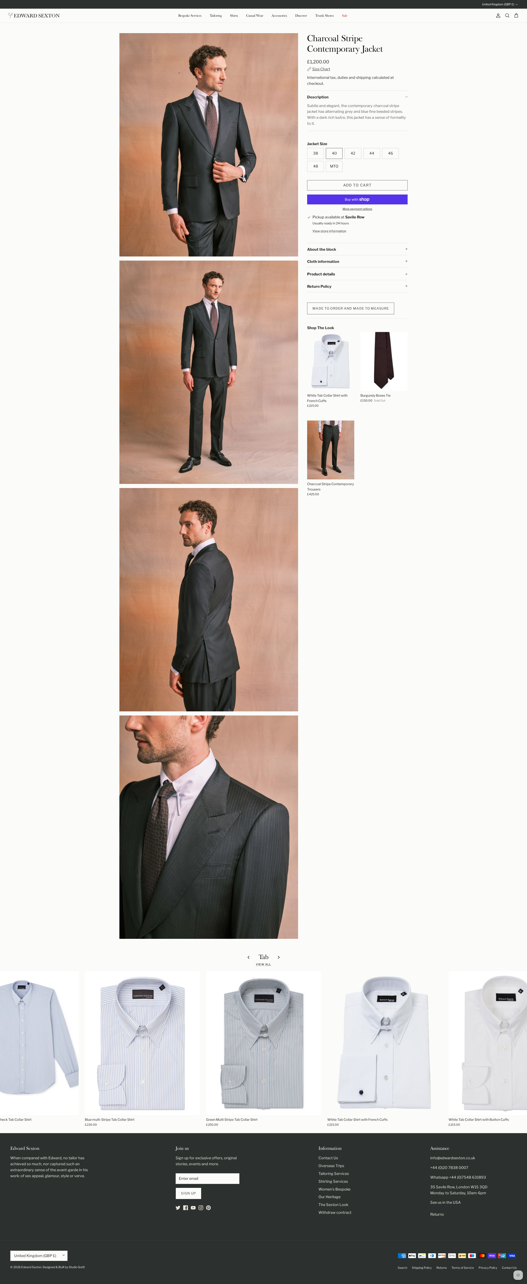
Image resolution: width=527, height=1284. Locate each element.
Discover (301, 16)
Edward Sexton (31, 1267)
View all (263, 964)
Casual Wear (254, 16)
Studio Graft (77, 1267)
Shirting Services (333, 1181)
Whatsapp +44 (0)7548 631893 (458, 1177)
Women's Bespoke (334, 1189)
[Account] (497, 15)
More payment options (357, 209)
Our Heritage (329, 1197)
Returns (437, 1214)
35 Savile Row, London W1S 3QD (458, 1187)
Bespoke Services (190, 16)
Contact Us (328, 1158)
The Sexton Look (333, 1204)
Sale (344, 16)
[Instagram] (200, 1207)
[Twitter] (178, 1207)
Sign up (188, 1193)
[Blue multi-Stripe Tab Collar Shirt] (142, 1043)
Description (318, 97)
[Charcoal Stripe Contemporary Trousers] (330, 450)
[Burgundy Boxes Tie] (384, 361)
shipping (363, 77)
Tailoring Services (333, 1173)
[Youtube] (193, 1207)
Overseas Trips (331, 1166)
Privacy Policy (488, 1267)
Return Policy (319, 286)
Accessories (279, 16)
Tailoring (216, 16)
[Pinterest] (208, 1207)
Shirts (234, 16)
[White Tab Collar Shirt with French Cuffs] (330, 361)
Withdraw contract (334, 1212)
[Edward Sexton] (34, 16)
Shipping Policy (422, 1267)
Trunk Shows (324, 16)
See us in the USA (445, 1202)
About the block (321, 249)
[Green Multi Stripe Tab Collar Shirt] (263, 1043)
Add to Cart (357, 185)
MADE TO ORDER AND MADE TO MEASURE (350, 308)
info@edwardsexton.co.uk (452, 1158)
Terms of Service (462, 1267)
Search (402, 1267)
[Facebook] (185, 1207)
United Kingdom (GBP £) (498, 4)
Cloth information (323, 261)
